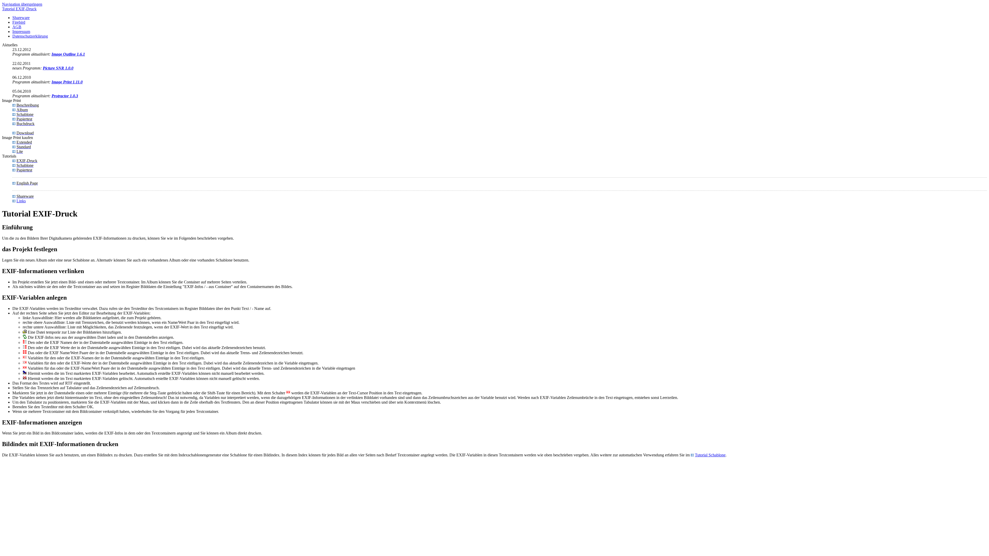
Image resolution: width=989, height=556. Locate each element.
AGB (16, 27)
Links (21, 201)
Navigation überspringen (22, 4)
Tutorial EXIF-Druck (19, 9)
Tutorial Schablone (710, 455)
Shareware (21, 17)
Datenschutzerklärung (30, 36)
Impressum (21, 31)
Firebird (18, 22)
